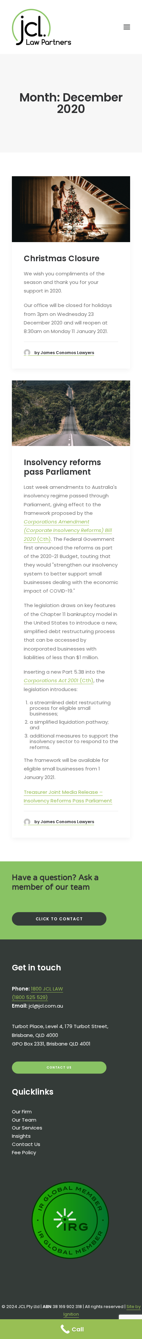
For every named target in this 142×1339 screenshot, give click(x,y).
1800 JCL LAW (47, 988)
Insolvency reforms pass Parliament (62, 467)
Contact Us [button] (59, 1067)
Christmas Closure (61, 258)
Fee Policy (24, 1152)
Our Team (24, 1119)
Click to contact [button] (59, 919)
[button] (127, 27)
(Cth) (68, 530)
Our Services (27, 1127)
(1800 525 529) (30, 997)
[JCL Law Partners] (41, 27)
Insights (21, 1135)
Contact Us (26, 1144)
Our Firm (22, 1111)
